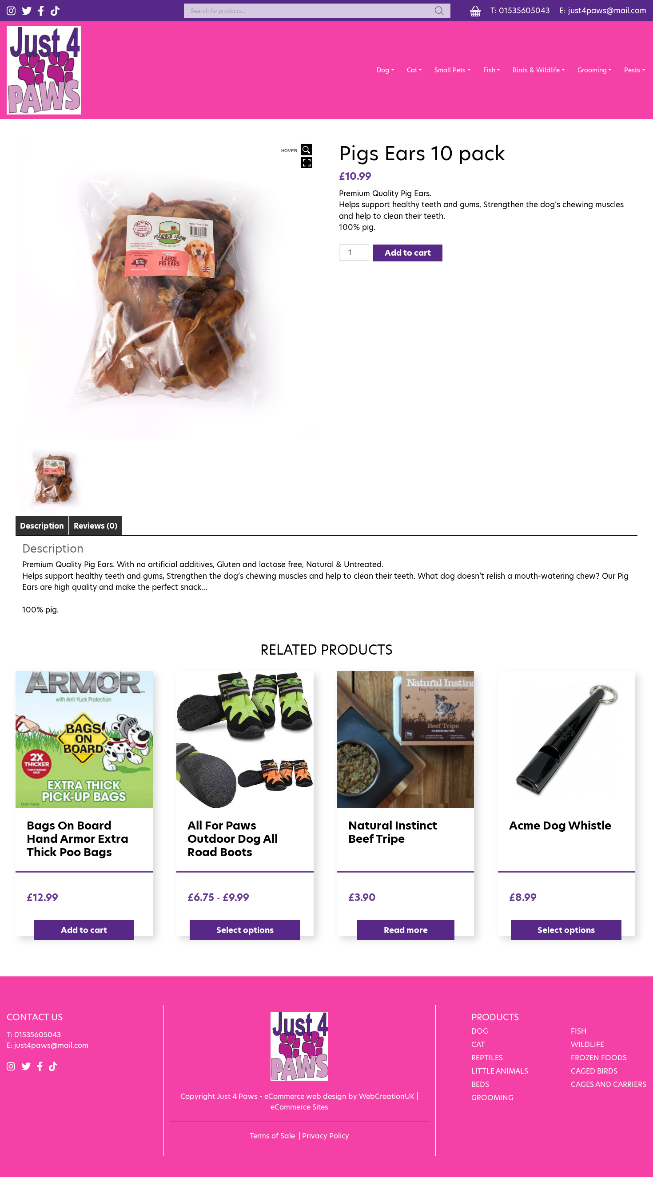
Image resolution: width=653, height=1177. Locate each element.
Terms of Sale (272, 1136)
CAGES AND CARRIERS (608, 1084)
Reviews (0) (95, 526)
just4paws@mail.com (607, 10)
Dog (383, 70)
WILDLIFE (587, 1044)
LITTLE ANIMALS (499, 1071)
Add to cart (408, 252)
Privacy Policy (325, 1136)
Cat (412, 70)
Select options (245, 930)
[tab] (42, 525)
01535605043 (524, 10)
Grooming (592, 70)
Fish (489, 70)
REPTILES (487, 1058)
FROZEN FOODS (599, 1058)
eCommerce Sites (299, 1107)
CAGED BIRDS (594, 1071)
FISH (579, 1031)
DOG (479, 1031)
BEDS (480, 1084)
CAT (478, 1044)
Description (42, 526)
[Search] (439, 11)
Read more (406, 930)
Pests (632, 70)
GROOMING (492, 1098)
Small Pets (450, 70)
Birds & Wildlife (536, 70)
